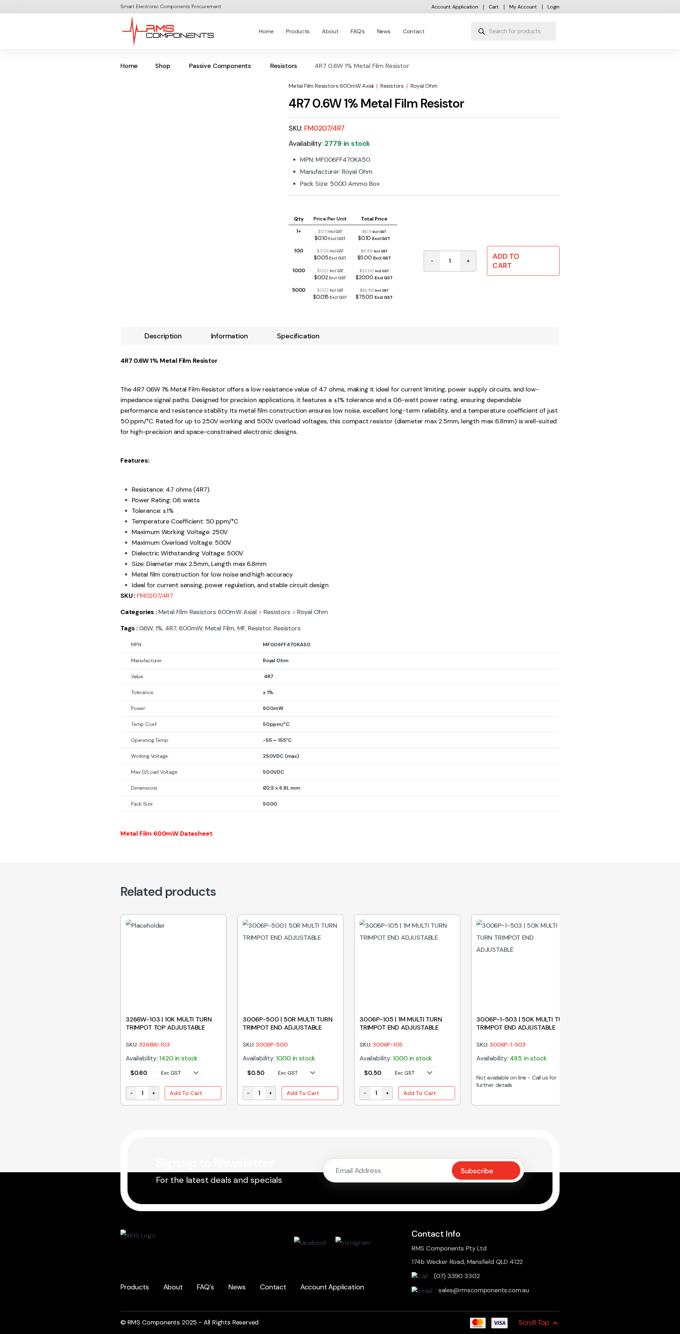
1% (159, 628)
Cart (494, 7)
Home (266, 31)
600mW (190, 628)
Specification (298, 335)
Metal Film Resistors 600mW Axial (331, 86)
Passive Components (220, 66)
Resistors (283, 66)
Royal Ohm (423, 86)
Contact (414, 31)
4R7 (170, 628)
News (384, 31)
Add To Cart (506, 261)
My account (523, 7)
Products (298, 31)
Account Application (454, 7)
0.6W (146, 628)
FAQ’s (357, 31)
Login (554, 7)
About (330, 31)
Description (163, 335)
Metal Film (219, 628)
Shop (162, 66)
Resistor (259, 628)
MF (241, 628)
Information (229, 335)
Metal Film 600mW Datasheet (166, 833)
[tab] (163, 336)
